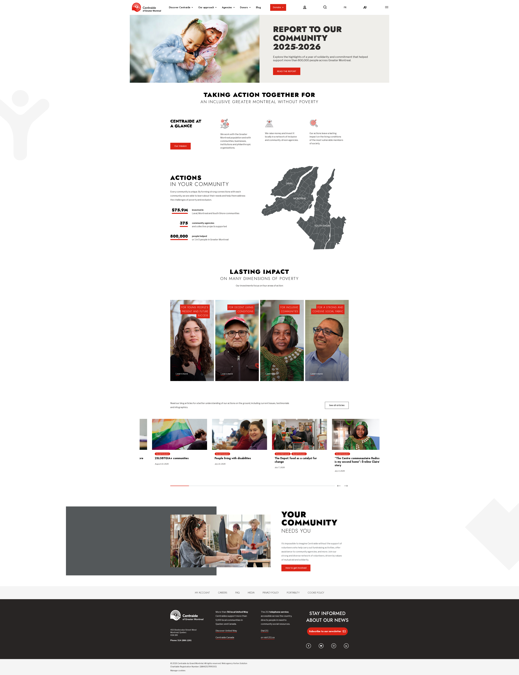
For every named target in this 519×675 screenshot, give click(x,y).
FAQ (237, 592)
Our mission (180, 146)
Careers (222, 592)
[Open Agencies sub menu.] (234, 7)
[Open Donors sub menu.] (250, 7)
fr (345, 7)
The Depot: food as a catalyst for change (283, 460)
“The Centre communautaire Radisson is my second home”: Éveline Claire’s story (346, 461)
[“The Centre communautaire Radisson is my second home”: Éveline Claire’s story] (347, 434)
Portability (293, 592)
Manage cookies (177, 670)
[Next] (346, 486)
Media (251, 592)
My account (202, 592)
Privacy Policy (271, 592)
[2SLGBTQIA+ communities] (167, 434)
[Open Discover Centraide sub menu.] (192, 7)
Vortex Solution (240, 663)
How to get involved (295, 567)
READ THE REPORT (286, 71)
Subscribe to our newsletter (325, 631)
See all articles (337, 405)
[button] (387, 7)
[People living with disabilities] (227, 434)
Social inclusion (150, 454)
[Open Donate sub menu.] (283, 7)
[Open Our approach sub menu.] (216, 7)
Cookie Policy (316, 592)
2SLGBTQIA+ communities (159, 458)
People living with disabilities (220, 458)
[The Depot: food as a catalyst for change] (287, 434)
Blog (258, 7)
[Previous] (339, 486)
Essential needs (270, 454)
